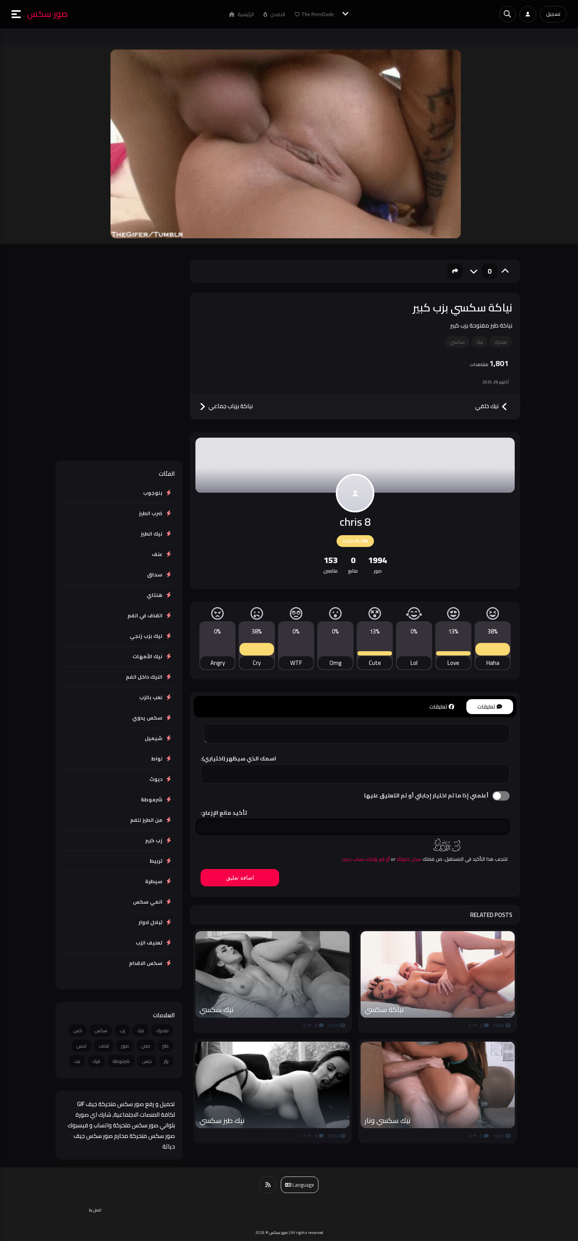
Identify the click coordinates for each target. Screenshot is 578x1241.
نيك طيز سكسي (222, 1120)
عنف (157, 554)
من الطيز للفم (146, 820)
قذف (104, 1045)
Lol (414, 662)
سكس (100, 1030)
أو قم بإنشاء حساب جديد (366, 859)
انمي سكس (147, 901)
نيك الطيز (151, 533)
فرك (96, 1061)
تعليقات (487, 707)
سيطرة (153, 881)
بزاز (166, 1061)
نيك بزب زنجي (146, 636)
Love (453, 662)
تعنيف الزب (149, 942)
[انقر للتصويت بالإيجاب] (505, 271)
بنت (77, 1061)
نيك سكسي (216, 1010)
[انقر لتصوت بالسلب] (474, 271)
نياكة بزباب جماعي (230, 407)
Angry (217, 662)
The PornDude (317, 14)
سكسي (457, 341)
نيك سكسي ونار (387, 1120)
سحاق (154, 574)
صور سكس (47, 14)
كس (77, 1030)
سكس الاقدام (145, 963)
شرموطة (151, 799)
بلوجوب (152, 492)
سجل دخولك (408, 859)
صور (125, 1045)
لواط (156, 758)
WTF (296, 662)
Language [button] (302, 1184)
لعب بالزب (150, 697)
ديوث (155, 779)
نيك (479, 341)
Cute (375, 662)
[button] (19, 14)
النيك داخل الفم (144, 676)
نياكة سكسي (384, 1010)
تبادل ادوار (150, 922)
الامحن (277, 14)
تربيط (155, 860)
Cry (257, 662)
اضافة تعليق (240, 878)
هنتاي (154, 595)
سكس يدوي (147, 717)
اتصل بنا (95, 1210)
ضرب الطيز (150, 513)
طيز (165, 1045)
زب (122, 1030)
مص (145, 1045)
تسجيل (553, 13)
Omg (335, 662)
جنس (147, 1061)
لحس (81, 1045)
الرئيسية (245, 14)
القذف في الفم (144, 615)
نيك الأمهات (147, 656)
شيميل (153, 738)
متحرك (500, 341)
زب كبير (153, 840)
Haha (492, 662)
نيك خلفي (487, 407)
